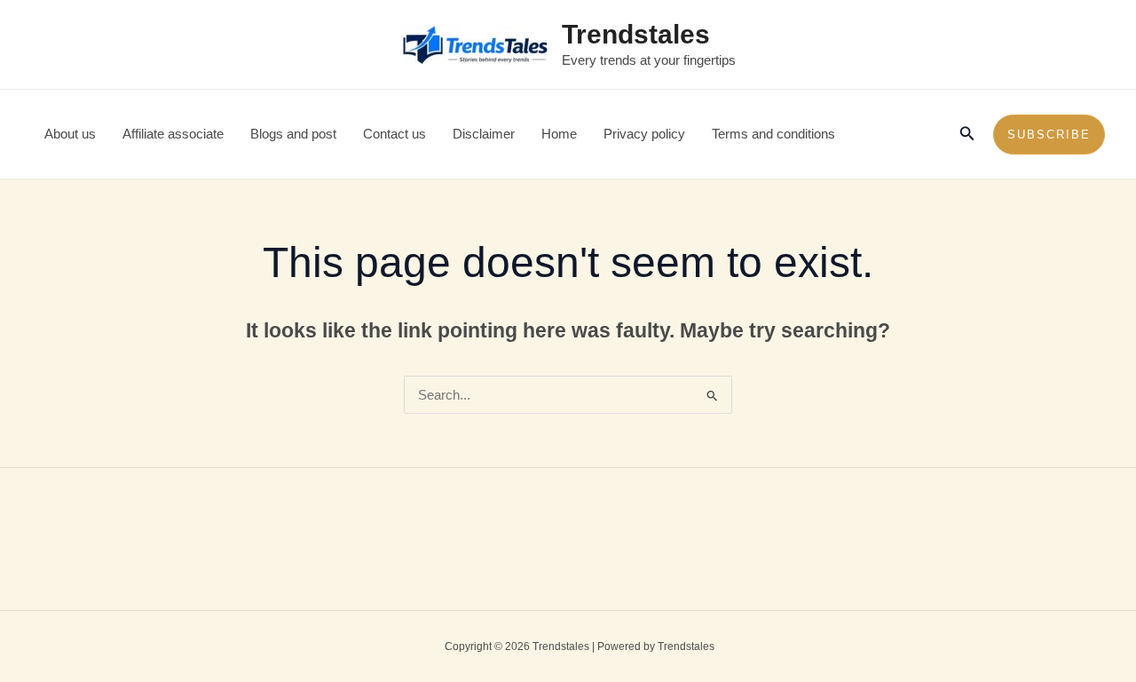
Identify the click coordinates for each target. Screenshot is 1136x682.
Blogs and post (293, 133)
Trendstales (636, 34)
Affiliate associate (173, 133)
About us (70, 133)
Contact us (394, 133)
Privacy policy (644, 133)
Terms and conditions (773, 133)
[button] (967, 134)
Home (559, 133)
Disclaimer (484, 133)
